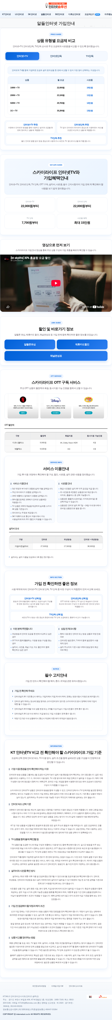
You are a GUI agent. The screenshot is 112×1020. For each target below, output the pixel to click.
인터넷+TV (22, 56)
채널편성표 (56, 356)
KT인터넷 (6, 14)
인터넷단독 (56, 56)
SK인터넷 (32, 14)
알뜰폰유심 (30, 344)
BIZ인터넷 (59, 14)
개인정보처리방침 (39, 986)
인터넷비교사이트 (75, 986)
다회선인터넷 (74, 14)
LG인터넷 (19, 14)
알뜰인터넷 (46, 14)
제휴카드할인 (82, 344)
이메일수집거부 (57, 986)
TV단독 (89, 56)
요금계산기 (92, 14)
